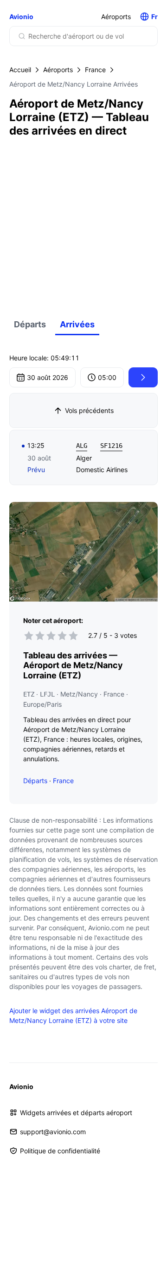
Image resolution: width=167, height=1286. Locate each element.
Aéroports (116, 16)
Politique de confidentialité (60, 1151)
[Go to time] (143, 377)
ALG (81, 445)
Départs (30, 324)
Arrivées (77, 324)
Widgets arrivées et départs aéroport (76, 1113)
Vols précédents (89, 410)
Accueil (20, 70)
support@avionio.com (53, 1132)
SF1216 (111, 445)
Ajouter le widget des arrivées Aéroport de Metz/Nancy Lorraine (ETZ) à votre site (73, 1015)
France (95, 70)
